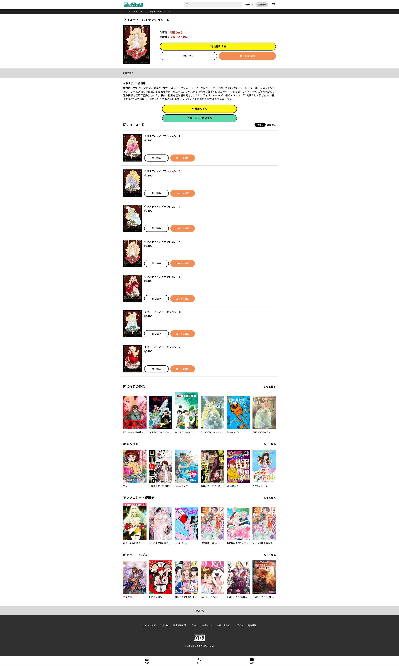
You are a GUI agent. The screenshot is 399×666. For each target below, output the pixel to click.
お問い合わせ (223, 625)
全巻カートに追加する (199, 118)
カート (199, 663)
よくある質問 (149, 625)
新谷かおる (176, 32)
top (125, 11)
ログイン (249, 4)
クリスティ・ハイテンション (157, 11)
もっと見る (269, 386)
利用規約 (164, 625)
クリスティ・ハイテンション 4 (162, 241)
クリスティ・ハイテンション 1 (162, 136)
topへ (199, 610)
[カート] (273, 5)
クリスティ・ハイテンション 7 (162, 347)
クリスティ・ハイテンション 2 (162, 171)
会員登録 (262, 4)
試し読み (188, 56)
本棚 (252, 663)
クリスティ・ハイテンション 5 (162, 276)
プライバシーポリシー (202, 625)
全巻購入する (199, 108)
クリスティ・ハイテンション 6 (162, 312)
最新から (271, 124)
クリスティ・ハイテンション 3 (162, 206)
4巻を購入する (218, 46)
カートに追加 (247, 56)
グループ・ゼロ (179, 36)
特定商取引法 (179, 625)
